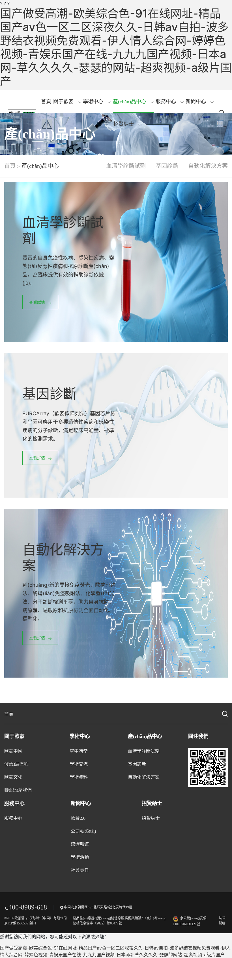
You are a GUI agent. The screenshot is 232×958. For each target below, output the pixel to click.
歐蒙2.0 (78, 818)
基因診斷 (167, 166)
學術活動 (80, 857)
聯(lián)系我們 (18, 790)
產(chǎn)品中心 (130, 101)
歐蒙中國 (13, 751)
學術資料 (79, 777)
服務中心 (166, 101)
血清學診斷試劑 (126, 166)
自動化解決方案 (208, 166)
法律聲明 (222, 920)
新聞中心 (196, 101)
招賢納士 (124, 124)
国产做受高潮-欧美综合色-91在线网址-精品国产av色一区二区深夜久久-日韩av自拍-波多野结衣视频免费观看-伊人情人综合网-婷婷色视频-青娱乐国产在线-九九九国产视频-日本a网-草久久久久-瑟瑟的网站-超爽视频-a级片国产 (116, 47)
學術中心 (94, 101)
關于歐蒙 (64, 101)
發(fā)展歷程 (16, 764)
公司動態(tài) (83, 831)
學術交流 (79, 764)
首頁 (46, 101)
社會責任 (80, 870)
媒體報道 (80, 844)
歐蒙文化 (13, 777)
